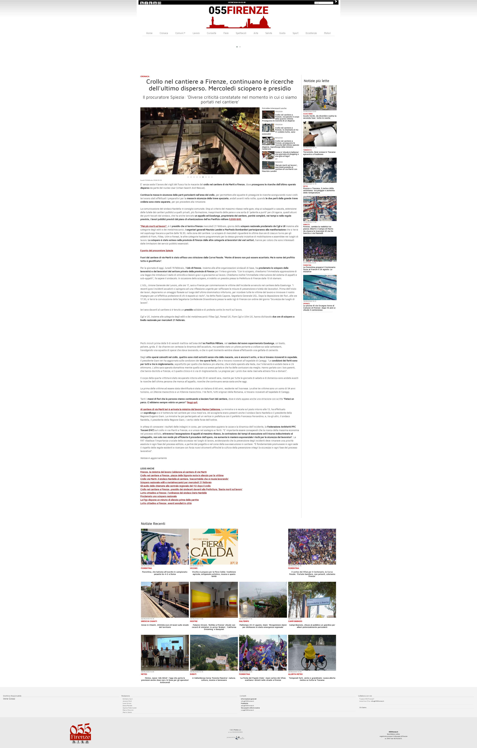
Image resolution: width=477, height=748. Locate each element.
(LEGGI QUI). (235, 219)
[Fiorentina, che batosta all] (165, 547)
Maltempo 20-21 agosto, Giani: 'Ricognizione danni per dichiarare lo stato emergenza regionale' (263, 626)
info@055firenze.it (247, 701)
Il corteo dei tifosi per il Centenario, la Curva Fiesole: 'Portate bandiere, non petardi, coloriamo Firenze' (312, 574)
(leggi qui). (192, 402)
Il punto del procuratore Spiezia (156, 250)
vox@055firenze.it (247, 710)
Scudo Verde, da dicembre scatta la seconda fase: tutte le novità (319, 117)
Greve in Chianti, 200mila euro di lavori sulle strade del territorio (165, 626)
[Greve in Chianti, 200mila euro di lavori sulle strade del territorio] (165, 600)
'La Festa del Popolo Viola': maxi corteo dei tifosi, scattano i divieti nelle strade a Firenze (263, 679)
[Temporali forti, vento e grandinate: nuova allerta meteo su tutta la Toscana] (312, 653)
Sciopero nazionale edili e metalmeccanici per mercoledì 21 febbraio (176, 482)
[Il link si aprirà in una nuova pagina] (240, 737)
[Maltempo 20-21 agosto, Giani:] (263, 600)
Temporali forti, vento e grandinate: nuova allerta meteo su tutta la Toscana (312, 679)
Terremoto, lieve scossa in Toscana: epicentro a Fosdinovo (319, 153)
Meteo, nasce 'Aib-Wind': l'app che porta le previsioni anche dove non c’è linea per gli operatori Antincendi (165, 680)
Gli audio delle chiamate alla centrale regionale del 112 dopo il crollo (175, 485)
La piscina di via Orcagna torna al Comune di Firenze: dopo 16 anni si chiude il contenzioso (319, 307)
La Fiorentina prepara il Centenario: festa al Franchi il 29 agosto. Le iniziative (319, 269)
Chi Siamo (362, 707)
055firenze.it (393, 732)
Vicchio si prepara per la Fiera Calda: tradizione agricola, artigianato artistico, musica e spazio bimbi (214, 574)
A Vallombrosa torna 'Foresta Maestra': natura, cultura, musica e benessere (214, 679)
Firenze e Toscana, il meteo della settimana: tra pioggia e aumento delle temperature (319, 190)
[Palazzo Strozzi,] (214, 600)
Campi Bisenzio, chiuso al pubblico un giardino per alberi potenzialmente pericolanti (312, 626)
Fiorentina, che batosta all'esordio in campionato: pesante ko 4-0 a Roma (165, 573)
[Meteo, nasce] (165, 653)
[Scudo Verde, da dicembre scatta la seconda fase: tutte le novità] (320, 97)
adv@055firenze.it (247, 705)
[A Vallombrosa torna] (214, 653)
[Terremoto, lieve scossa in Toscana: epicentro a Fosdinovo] (320, 133)
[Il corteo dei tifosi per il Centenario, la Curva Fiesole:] (312, 547)
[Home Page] (238, 16)
